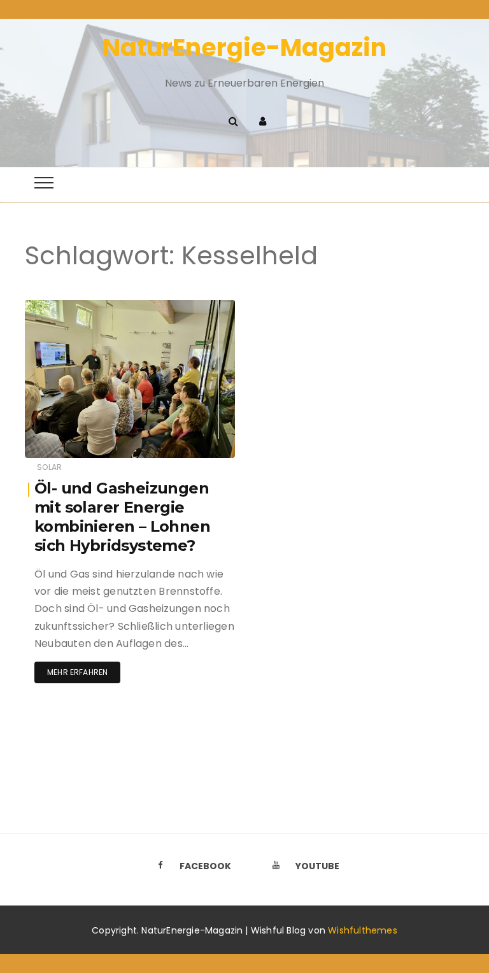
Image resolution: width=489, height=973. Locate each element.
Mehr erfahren (77, 672)
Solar (49, 467)
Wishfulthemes (362, 930)
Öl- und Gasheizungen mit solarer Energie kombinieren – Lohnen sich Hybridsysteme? (122, 517)
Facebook (205, 866)
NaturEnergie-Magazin (244, 47)
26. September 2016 (181, 306)
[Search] (233, 121)
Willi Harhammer (95, 307)
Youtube (317, 866)
